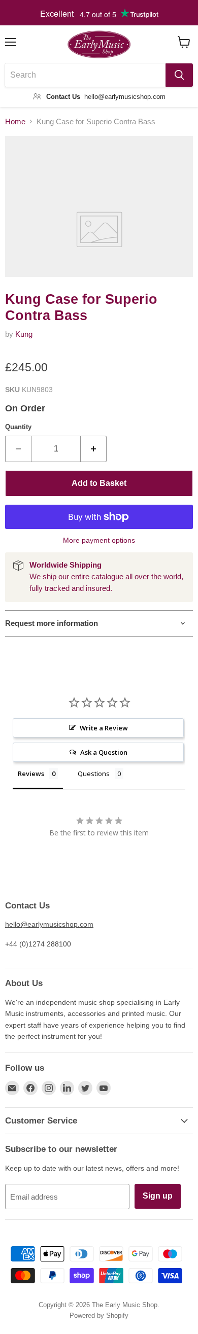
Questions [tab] (94, 773)
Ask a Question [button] (103, 752)
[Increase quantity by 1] (94, 449)
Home (15, 121)
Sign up (158, 1195)
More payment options (99, 540)
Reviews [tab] (31, 773)
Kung (23, 334)
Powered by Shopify (99, 1315)
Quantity (18, 427)
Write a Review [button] (104, 727)
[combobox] (85, 75)
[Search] (179, 75)
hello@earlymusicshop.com (49, 924)
